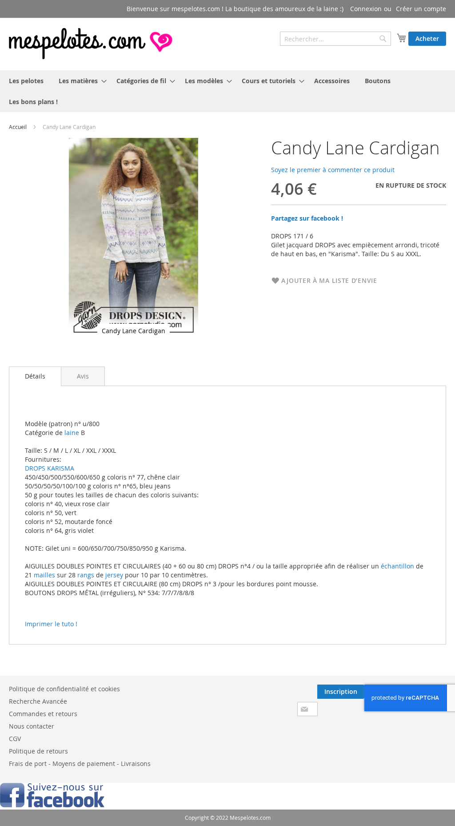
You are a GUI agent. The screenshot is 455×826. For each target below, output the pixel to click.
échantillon (397, 566)
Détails (35, 376)
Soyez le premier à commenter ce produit (333, 169)
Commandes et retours (43, 713)
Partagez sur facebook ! (307, 218)
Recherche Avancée (38, 701)
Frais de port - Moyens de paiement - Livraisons (80, 763)
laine (71, 432)
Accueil (18, 126)
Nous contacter (31, 726)
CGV (15, 738)
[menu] (227, 91)
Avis (83, 376)
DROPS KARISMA (49, 468)
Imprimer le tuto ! (51, 624)
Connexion (366, 8)
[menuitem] (26, 80)
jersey (114, 575)
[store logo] (91, 43)
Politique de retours (38, 751)
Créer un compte (421, 8)
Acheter (427, 38)
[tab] (35, 376)
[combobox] (335, 39)
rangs (85, 575)
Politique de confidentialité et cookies (64, 689)
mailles (43, 575)
